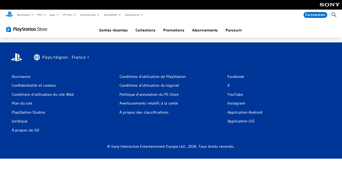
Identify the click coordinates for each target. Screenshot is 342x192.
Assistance (132, 15)
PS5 (39, 15)
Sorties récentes (113, 30)
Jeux (52, 15)
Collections (145, 30)
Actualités (110, 15)
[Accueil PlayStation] (9, 15)
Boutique (23, 15)
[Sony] (330, 8)
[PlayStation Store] (27, 29)
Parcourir (234, 30)
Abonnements (205, 30)
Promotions (173, 30)
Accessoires (88, 15)
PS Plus (68, 15)
